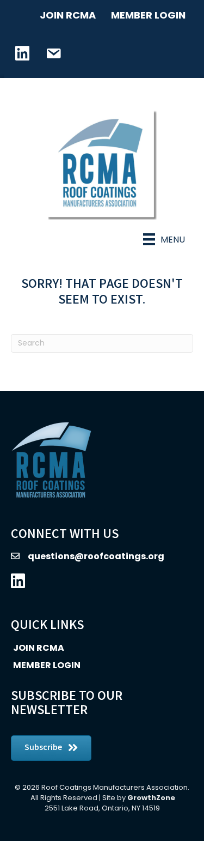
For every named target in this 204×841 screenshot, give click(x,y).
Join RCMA (68, 15)
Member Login (148, 15)
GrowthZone (151, 797)
